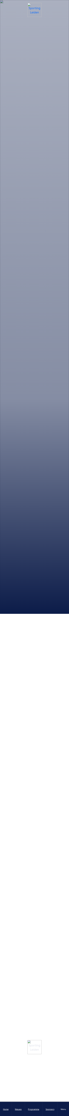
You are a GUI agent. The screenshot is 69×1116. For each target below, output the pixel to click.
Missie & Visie (34, 1073)
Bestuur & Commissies (34, 1066)
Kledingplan (34, 1094)
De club (34, 1080)
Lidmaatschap (34, 1087)
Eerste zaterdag (42, 615)
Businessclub (35, 1100)
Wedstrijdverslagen (15, 619)
